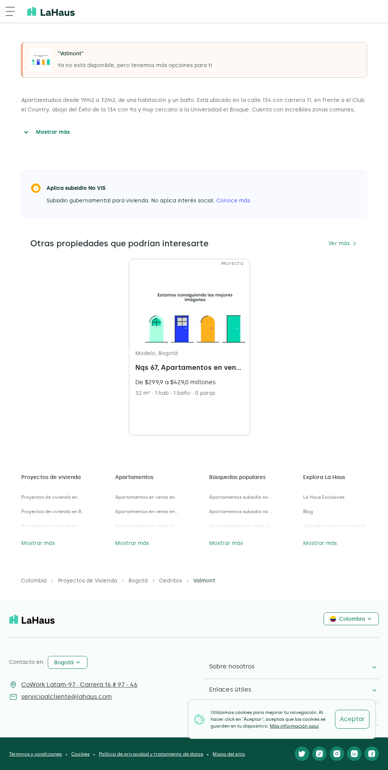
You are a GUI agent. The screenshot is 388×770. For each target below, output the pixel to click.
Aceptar (352, 719)
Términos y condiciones (35, 754)
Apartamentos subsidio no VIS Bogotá (241, 497)
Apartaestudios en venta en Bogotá (241, 526)
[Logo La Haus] (51, 11)
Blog (308, 511)
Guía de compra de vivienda (334, 526)
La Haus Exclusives (323, 497)
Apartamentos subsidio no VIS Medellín (241, 511)
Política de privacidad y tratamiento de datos (151, 754)
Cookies (80, 754)
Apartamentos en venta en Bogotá (147, 497)
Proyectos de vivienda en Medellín (53, 497)
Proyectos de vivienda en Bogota (53, 511)
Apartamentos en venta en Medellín (147, 511)
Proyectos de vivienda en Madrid (53, 526)
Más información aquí (294, 726)
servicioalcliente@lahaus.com (66, 696)
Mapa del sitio (229, 754)
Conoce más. (234, 200)
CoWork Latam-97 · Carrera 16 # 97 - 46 (79, 684)
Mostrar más (53, 132)
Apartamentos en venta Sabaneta (147, 526)
